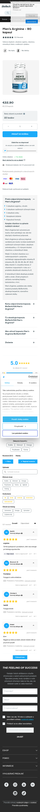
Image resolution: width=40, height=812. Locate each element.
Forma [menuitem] (26, 450)
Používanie (7, 485)
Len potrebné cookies (20, 433)
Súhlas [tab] (7, 383)
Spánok (25, 485)
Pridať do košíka (20, 134)
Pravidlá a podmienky (20, 805)
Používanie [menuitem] (16, 450)
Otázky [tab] (18, 456)
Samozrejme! (32, 14)
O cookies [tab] (33, 383)
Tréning (6, 489)
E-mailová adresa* (11, 708)
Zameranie (7, 510)
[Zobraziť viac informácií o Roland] (33, 625)
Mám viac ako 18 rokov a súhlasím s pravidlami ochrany (20, 718)
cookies (33, 803)
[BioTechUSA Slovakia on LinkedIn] (15, 795)
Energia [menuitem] (29, 445)
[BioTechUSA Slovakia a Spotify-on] (33, 786)
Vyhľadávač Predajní (13, 774)
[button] (13, 38)
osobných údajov (27, 719)
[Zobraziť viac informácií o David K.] (33, 532)
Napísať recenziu (30, 462)
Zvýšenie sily (8, 514)
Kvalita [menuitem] (10, 445)
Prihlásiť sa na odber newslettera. (19, 724)
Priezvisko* (8, 691)
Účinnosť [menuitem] (20, 445)
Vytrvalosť (26, 510)
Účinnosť (15, 481)
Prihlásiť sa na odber (20, 730)
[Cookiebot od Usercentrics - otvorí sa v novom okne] (28, 377)
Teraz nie (20, 14)
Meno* (6, 700)
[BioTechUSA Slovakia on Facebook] (6, 786)
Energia (24, 481)
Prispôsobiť (18, 426)
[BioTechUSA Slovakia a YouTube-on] (24, 786)
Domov (4, 19)
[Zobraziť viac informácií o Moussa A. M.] (33, 563)
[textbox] (20, 471)
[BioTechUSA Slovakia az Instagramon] (15, 786)
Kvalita (6, 481)
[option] (9, 50)
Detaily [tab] (20, 383)
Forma (17, 485)
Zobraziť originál (30, 581)
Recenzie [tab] (8, 456)
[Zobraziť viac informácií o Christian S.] (33, 594)
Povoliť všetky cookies (20, 419)
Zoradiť (15, 523)
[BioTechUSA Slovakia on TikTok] (24, 795)
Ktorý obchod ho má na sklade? (13, 160)
